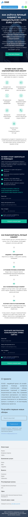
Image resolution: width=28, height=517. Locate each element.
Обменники (4, 478)
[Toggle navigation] (26, 2)
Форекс (3, 450)
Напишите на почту (10, 504)
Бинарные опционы (6, 453)
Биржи (2, 476)
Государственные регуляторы (8, 485)
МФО (2, 464)
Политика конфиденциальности (9, 433)
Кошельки (3, 474)
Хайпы (2, 455)
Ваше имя (3, 196)
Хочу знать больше (14, 54)
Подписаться (14, 424)
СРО (2, 487)
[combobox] (3, 211)
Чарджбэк (3, 466)
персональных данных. (9, 216)
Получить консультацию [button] (14, 221)
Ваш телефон (4, 208)
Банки (2, 462)
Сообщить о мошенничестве (9, 7)
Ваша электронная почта (8, 202)
